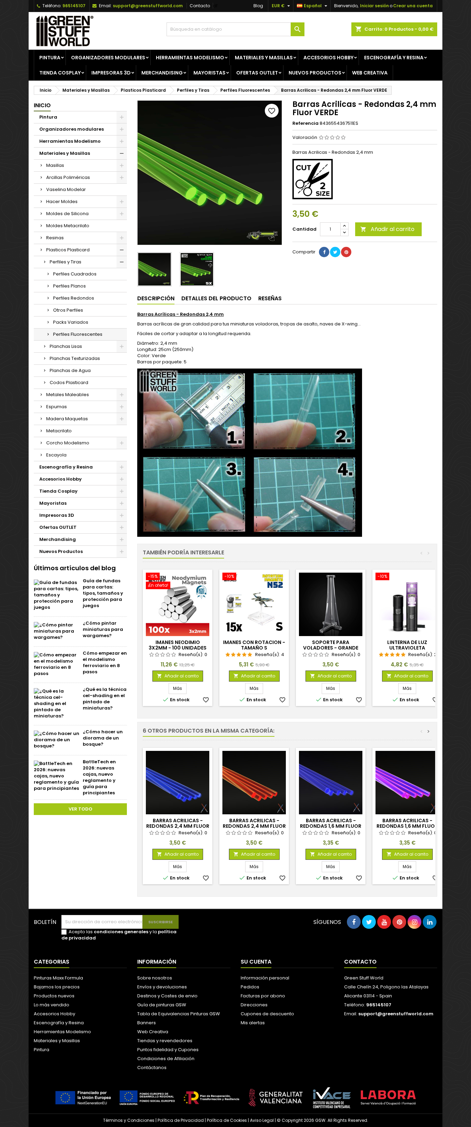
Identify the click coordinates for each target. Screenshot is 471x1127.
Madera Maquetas (67, 418)
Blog (258, 6)
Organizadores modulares (108, 57)
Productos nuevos (54, 996)
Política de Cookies (227, 1120)
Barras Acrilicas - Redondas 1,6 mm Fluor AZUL (330, 826)
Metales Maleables (67, 394)
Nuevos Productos (315, 72)
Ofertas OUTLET (257, 72)
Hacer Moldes (62, 201)
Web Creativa (152, 1031)
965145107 (74, 6)
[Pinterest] (346, 252)
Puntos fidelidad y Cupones (168, 1049)
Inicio (42, 105)
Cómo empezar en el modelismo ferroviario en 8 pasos (105, 662)
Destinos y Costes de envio (167, 996)
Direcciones (254, 1005)
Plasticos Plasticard (68, 249)
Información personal (265, 978)
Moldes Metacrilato (67, 225)
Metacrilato (59, 430)
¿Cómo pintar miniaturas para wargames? (103, 629)
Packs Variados (70, 322)
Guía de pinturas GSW (161, 1005)
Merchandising (162, 72)
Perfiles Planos (69, 286)
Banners (146, 1022)
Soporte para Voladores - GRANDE (330, 645)
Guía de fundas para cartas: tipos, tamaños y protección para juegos (103, 593)
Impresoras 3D (111, 72)
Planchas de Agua (70, 370)
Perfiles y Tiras (65, 262)
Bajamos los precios (57, 987)
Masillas (55, 165)
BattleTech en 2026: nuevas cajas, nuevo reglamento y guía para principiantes (99, 777)
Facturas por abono (263, 996)
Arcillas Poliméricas (68, 177)
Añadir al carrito (387, 229)
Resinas (55, 237)
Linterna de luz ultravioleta (407, 645)
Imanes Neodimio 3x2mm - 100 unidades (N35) (178, 648)
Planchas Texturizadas (75, 358)
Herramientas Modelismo (190, 57)
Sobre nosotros (154, 978)
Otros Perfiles (68, 310)
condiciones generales (121, 931)
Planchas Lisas (66, 346)
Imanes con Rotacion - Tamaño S (254, 645)
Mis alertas (253, 1022)
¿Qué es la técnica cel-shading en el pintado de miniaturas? (105, 698)
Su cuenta (256, 962)
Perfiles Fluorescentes (77, 334)
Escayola (56, 455)
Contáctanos (152, 1067)
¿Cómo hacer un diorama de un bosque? (103, 737)
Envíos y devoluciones (162, 987)
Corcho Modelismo (67, 443)
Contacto (200, 6)
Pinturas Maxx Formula (58, 978)
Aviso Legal (262, 1120)
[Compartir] (324, 252)
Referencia (305, 123)
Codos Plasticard (69, 382)
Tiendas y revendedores (164, 1040)
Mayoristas (209, 72)
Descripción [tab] (155, 298)
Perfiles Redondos (73, 298)
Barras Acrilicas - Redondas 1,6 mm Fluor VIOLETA (407, 826)
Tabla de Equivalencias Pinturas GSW (178, 1013)
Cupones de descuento (267, 1013)
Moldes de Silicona (67, 213)
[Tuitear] (335, 252)
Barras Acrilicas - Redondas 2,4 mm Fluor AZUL (177, 826)
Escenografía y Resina (393, 57)
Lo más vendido (51, 1005)
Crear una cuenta (413, 6)
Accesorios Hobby (328, 57)
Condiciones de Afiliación (165, 1058)
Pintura (49, 57)
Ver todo (80, 809)
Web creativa (370, 72)
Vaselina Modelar (66, 189)
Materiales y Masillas (264, 57)
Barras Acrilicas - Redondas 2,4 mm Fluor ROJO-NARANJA (254, 826)
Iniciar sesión (374, 6)
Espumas (56, 406)
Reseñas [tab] (270, 298)
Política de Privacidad (181, 1120)
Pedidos (250, 987)
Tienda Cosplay (60, 72)
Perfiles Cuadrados (75, 274)
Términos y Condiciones (128, 1120)
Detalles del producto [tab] (216, 298)
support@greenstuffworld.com (148, 6)
